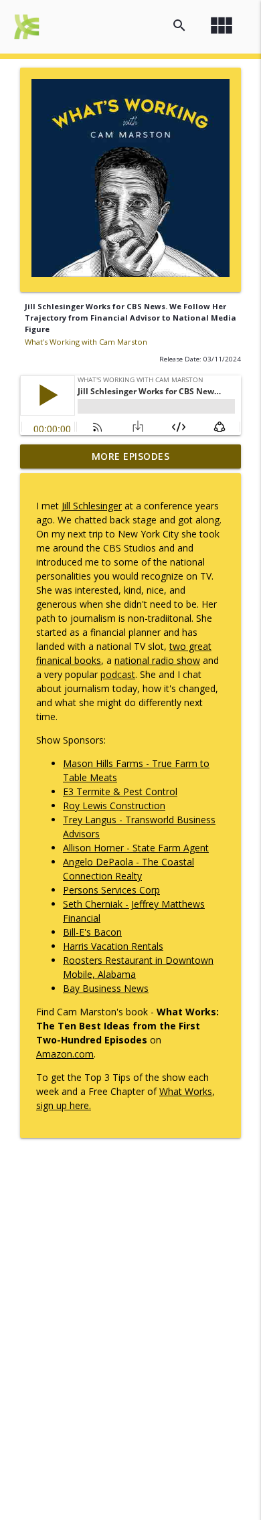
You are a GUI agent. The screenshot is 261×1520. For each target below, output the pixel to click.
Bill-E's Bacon (92, 932)
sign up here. (63, 1105)
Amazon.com (65, 1053)
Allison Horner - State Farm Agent (136, 847)
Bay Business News (106, 988)
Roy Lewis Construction (114, 805)
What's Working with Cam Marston (86, 342)
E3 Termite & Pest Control (120, 791)
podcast (117, 674)
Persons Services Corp (111, 889)
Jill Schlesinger (92, 505)
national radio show (157, 660)
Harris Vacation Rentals (113, 946)
